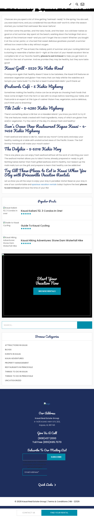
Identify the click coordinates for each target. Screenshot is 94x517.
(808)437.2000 (47, 438)
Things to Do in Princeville (19, 376)
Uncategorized (13, 380)
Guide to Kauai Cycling (35, 225)
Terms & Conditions (58, 501)
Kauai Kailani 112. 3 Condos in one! (41, 211)
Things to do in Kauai (16, 371)
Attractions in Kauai (16, 345)
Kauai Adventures (14, 358)
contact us (28, 512)
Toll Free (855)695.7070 (47, 442)
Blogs (8, 349)
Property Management (17, 362)
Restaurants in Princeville (19, 367)
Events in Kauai (13, 354)
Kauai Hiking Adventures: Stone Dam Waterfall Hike (52, 240)
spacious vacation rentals (44, 184)
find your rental (59, 512)
